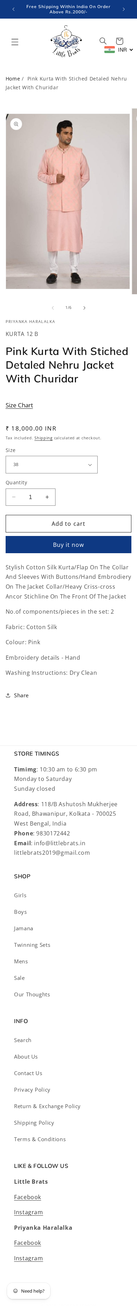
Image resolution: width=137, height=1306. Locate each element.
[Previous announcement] (13, 9)
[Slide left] (52, 308)
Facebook (27, 1197)
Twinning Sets (32, 944)
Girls (20, 895)
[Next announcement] (123, 9)
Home (13, 78)
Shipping (43, 437)
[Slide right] (84, 308)
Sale (19, 977)
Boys (20, 911)
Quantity (16, 482)
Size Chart (19, 405)
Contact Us (28, 1073)
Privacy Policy (32, 1089)
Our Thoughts (32, 994)
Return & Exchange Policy (47, 1106)
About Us (26, 1056)
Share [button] (21, 695)
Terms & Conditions (40, 1139)
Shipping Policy (34, 1122)
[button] (15, 42)
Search (23, 1039)
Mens (21, 961)
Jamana (23, 928)
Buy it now (68, 545)
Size (11, 450)
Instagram (28, 1212)
